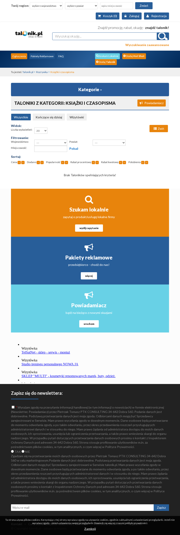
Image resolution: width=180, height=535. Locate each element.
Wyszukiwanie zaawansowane (147, 45)
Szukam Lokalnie (108, 56)
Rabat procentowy (80, 162)
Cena (14, 162)
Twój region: (20, 5)
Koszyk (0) (110, 16)
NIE (27, 451)
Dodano (31, 162)
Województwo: (20, 141)
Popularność (53, 162)
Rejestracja (159, 16)
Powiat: (73, 141)
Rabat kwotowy (110, 162)
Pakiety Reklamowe (42, 56)
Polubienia (134, 162)
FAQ (61, 56)
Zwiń (161, 128)
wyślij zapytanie (89, 228)
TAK (17, 451)
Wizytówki (77, 117)
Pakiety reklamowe (88, 257)
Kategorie (89, 89)
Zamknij (90, 529)
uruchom (89, 323)
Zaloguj (134, 16)
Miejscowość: (19, 147)
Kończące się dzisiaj (49, 117)
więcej (89, 275)
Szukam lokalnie (88, 209)
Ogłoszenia (19, 56)
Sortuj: (16, 156)
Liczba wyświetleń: (21, 129)
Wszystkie (21, 117)
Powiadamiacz (154, 103)
